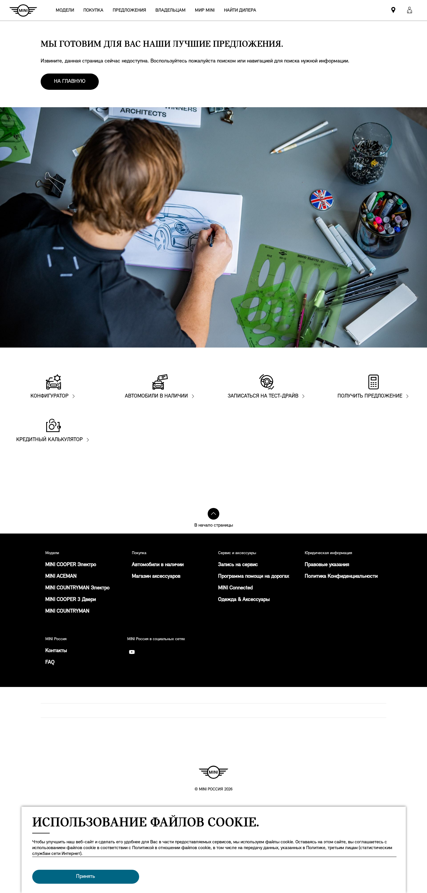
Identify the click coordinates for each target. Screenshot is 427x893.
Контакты (56, 651)
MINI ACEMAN (61, 576)
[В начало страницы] (213, 514)
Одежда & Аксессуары (244, 599)
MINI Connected (235, 588)
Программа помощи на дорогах (253, 576)
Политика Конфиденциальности (341, 576)
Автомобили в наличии (158, 565)
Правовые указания (327, 565)
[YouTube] (132, 652)
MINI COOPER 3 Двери (70, 599)
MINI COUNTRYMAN (67, 611)
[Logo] (213, 772)
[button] (409, 10)
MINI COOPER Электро (70, 565)
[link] (240, 10)
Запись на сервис (238, 565)
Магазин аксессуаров (156, 576)
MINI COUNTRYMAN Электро (77, 588)
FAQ (50, 662)
